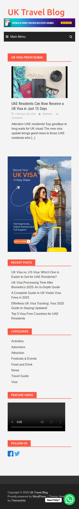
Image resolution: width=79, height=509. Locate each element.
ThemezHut (18, 500)
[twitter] (17, 453)
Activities (17, 341)
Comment (17, 117)
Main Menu (18, 36)
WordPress (39, 496)
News (15, 370)
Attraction (17, 352)
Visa (14, 382)
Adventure (18, 347)
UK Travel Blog (36, 12)
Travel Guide (20, 376)
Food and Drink (21, 364)
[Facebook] (10, 453)
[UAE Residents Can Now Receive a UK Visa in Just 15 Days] (39, 81)
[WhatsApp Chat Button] (69, 499)
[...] (33, 137)
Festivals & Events (24, 358)
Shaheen (47, 113)
